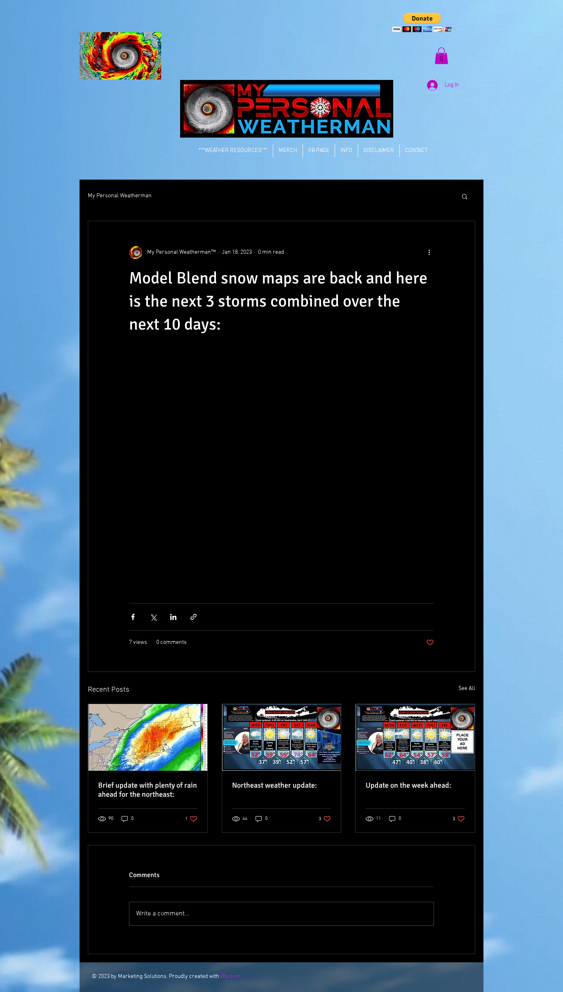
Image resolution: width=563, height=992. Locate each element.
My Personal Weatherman (120, 195)
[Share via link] (193, 617)
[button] (422, 22)
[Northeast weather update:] (281, 737)
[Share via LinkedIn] (173, 617)
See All (466, 688)
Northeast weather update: (274, 785)
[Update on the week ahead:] (415, 737)
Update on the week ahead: (408, 785)
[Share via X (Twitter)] (153, 617)
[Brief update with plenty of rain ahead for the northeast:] (147, 737)
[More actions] (429, 252)
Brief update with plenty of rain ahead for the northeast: (147, 790)
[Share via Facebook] (133, 617)
